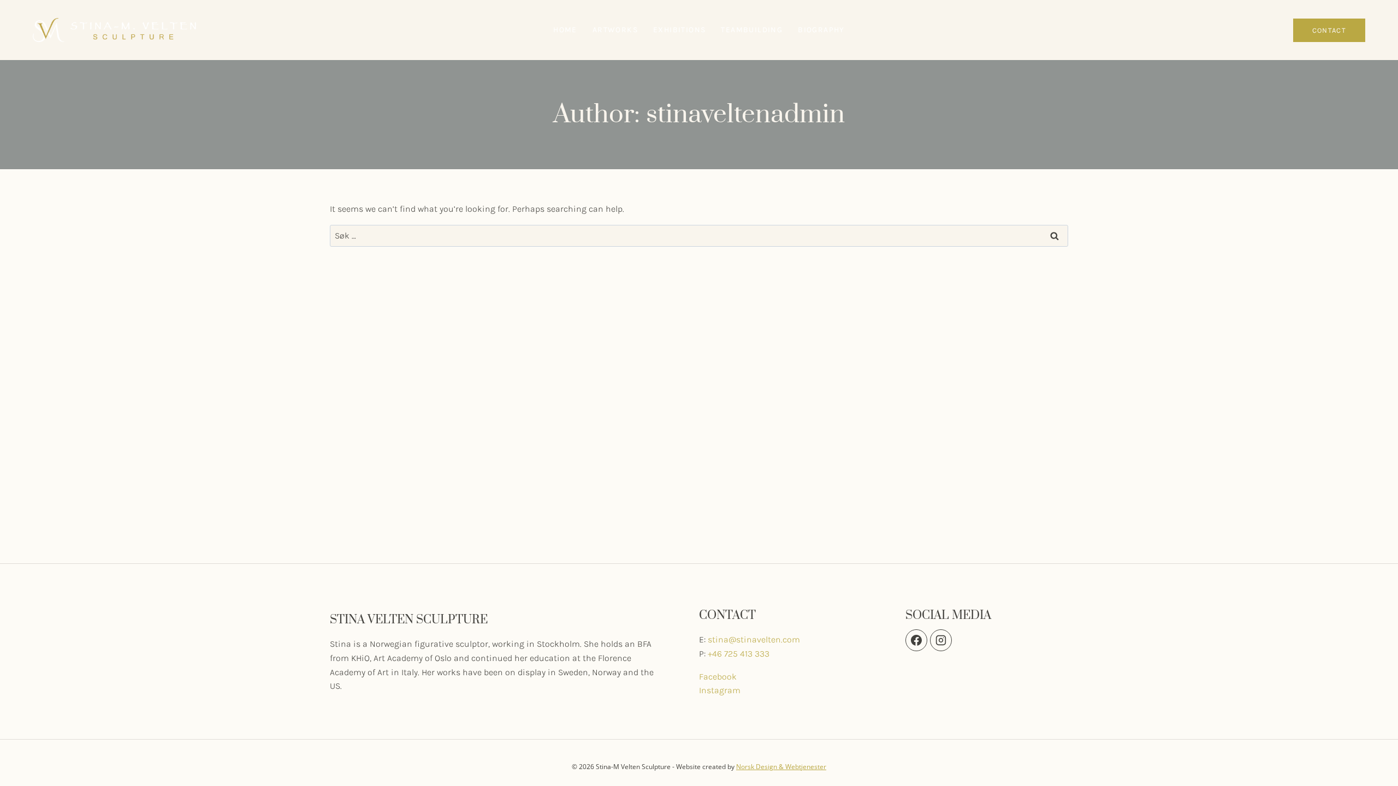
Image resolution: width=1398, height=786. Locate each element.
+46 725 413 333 (738, 653)
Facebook (718, 676)
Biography (821, 29)
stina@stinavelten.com (754, 639)
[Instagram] (1279, 30)
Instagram (720, 690)
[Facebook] (1261, 30)
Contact (1329, 30)
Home (565, 29)
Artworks (615, 29)
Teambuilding (752, 29)
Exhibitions (679, 29)
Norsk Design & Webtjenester (781, 766)
